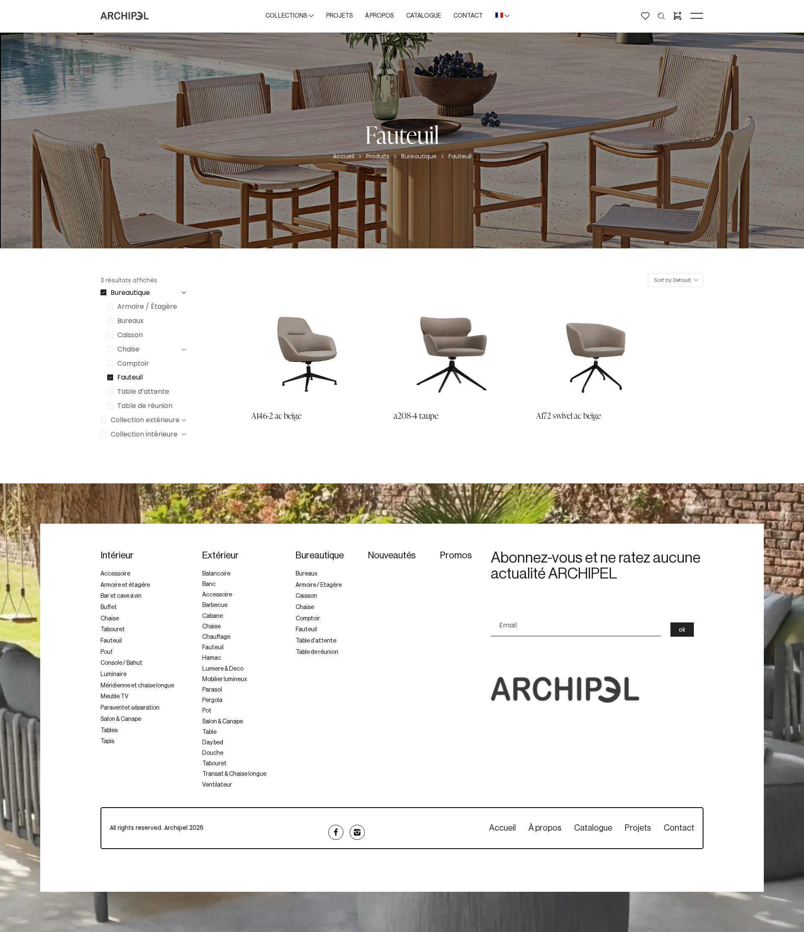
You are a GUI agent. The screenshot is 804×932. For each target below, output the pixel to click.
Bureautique (419, 156)
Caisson (130, 335)
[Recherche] (661, 16)
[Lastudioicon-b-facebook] (335, 832)
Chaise (128, 349)
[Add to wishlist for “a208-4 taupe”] (452, 353)
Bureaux (130, 320)
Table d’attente (143, 391)
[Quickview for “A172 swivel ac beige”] (558, 353)
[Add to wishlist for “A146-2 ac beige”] (309, 353)
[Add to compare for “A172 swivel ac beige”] (630, 353)
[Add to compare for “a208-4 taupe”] (488, 353)
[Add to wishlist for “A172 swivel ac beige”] (594, 353)
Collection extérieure (145, 420)
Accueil (343, 156)
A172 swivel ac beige (568, 415)
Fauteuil (130, 377)
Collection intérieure (144, 434)
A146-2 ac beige (276, 415)
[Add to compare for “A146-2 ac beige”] (346, 353)
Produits (377, 156)
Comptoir (133, 363)
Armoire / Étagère (147, 306)
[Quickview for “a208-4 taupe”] (415, 353)
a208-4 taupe (416, 415)
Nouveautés (392, 555)
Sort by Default (668, 302)
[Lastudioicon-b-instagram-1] (357, 832)
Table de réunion (145, 405)
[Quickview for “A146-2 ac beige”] (273, 353)
